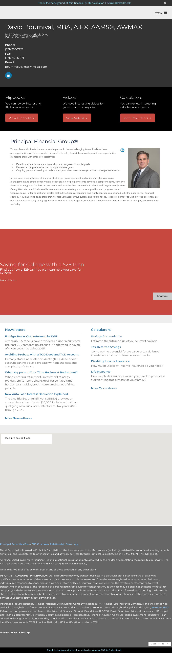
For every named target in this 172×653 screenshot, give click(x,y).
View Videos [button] (75, 118)
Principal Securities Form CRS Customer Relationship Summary (39, 544)
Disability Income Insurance (110, 361)
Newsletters (15, 330)
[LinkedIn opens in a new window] (8, 75)
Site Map (24, 632)
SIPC (165, 607)
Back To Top (158, 643)
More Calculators (104, 388)
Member (157, 607)
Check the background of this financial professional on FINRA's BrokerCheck (84, 3)
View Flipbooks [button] (20, 118)
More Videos (8, 280)
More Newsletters (18, 418)
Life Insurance (101, 371)
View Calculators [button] (136, 118)
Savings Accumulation (106, 336)
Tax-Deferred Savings (106, 347)
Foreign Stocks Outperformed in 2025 (31, 336)
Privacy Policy (8, 632)
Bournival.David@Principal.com (26, 66)
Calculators (101, 330)
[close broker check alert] (165, 3)
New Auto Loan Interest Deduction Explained (36, 394)
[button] (161, 13)
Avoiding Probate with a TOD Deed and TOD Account (42, 354)
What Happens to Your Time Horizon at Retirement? (41, 372)
